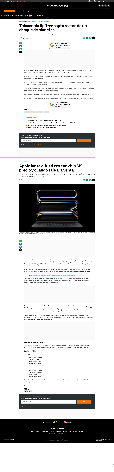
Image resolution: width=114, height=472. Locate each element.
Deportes (52, 431)
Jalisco (18, 10)
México (24, 10)
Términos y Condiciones (38, 144)
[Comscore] (106, 438)
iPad (30, 391)
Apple (26, 391)
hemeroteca (52, 433)
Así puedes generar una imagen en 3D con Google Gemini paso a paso (53, 275)
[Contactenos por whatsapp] (108, 5)
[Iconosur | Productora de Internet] (6, 438)
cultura (75, 431)
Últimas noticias (9, 10)
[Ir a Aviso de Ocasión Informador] (6, 0)
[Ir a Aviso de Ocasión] (47, 420)
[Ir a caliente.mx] (90, 0)
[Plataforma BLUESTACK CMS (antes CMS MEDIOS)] (11, 438)
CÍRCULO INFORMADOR (37, 15)
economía (81, 431)
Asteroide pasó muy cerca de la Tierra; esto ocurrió (42, 127)
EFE (21, 179)
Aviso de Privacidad (49, 440)
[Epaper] (97, 0)
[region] (57, 469)
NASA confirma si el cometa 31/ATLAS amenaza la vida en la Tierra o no (48, 125)
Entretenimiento (67, 431)
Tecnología (22, 21)
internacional (44, 431)
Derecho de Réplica (56, 440)
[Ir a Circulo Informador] (13, 0)
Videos (31, 10)
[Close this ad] (113, 465)
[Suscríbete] (106, 0)
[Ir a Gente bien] (67, 420)
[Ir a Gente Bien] (21, 0)
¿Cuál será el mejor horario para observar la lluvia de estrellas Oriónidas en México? (51, 122)
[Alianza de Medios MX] (99, 438)
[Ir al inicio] (19, 5)
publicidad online (61, 433)
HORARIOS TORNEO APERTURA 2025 (17, 15)
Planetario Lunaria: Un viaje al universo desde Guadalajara (44, 120)
